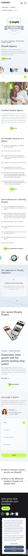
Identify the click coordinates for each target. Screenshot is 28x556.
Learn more (4, 378)
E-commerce (12, 7)
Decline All (14, 550)
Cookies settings (14, 543)
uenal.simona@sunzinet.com (15, 412)
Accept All (14, 547)
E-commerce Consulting (7, 10)
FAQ (3, 77)
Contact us (14, 128)
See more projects (14, 384)
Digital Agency (5, 7)
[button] (25, 3)
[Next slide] (16, 300)
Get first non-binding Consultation (14, 248)
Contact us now (7, 58)
